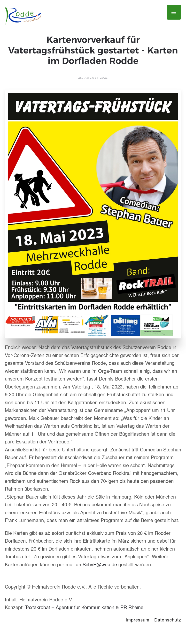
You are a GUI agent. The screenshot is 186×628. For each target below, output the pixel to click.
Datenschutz (167, 619)
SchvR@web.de (100, 564)
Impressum (137, 619)
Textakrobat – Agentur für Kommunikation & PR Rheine (84, 607)
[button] (174, 12)
